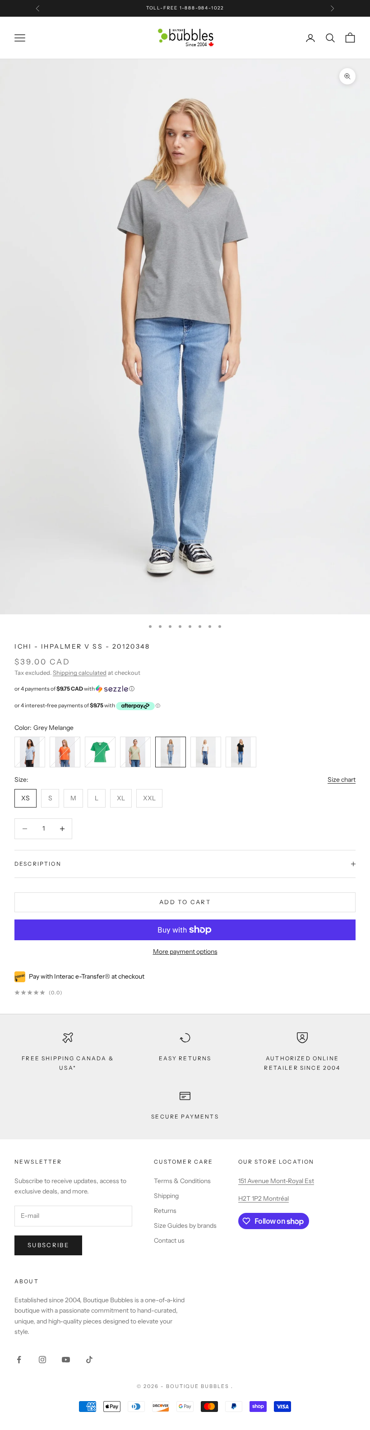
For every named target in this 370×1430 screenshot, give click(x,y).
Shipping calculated (79, 672)
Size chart (342, 779)
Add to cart (185, 901)
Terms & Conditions (182, 1181)
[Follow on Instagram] (42, 1359)
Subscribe (48, 1245)
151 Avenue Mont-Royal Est (276, 1181)
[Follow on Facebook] (18, 1359)
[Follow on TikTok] (89, 1359)
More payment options (185, 951)
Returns (165, 1211)
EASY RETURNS (185, 1058)
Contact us (169, 1240)
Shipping (166, 1196)
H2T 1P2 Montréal (263, 1198)
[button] (185, 689)
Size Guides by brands (185, 1225)
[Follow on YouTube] (65, 1359)
